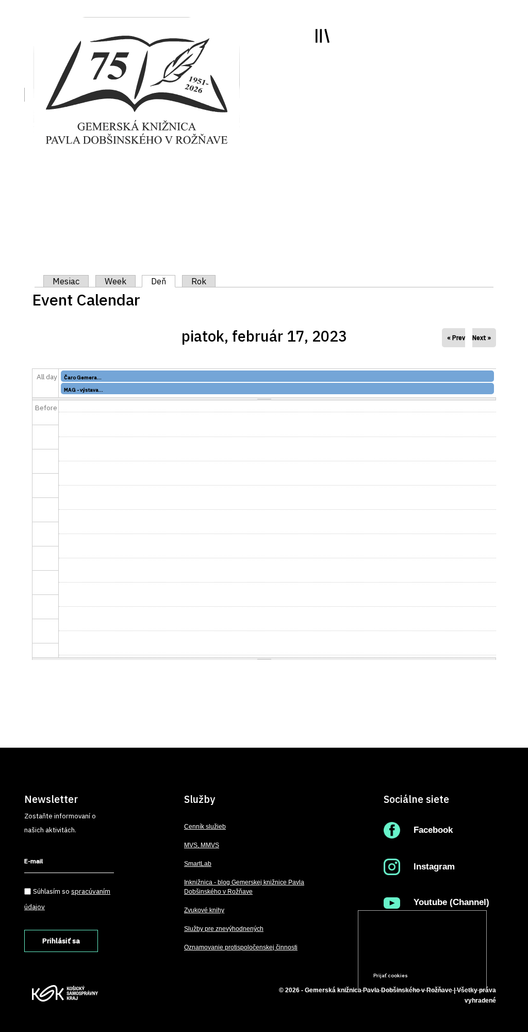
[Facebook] (394, 830)
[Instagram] (394, 867)
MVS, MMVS (201, 845)
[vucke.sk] (65, 992)
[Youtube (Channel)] (394, 902)
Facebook (433, 830)
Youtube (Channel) (451, 902)
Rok (198, 281)
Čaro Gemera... (83, 377)
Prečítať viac (446, 956)
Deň (163, 281)
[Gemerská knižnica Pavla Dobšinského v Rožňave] (137, 88)
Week (115, 281)
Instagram (434, 867)
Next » (481, 338)
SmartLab (197, 863)
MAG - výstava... (83, 389)
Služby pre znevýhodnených (223, 928)
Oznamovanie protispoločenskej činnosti (241, 947)
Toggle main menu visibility (322, 36)
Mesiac (66, 281)
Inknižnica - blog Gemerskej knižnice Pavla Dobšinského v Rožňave (244, 887)
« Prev (456, 338)
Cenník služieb (205, 826)
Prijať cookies (390, 975)
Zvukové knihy (204, 910)
